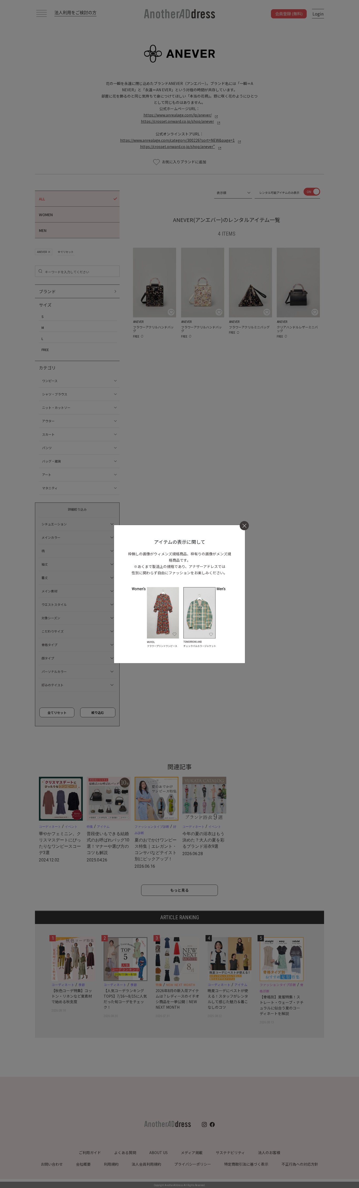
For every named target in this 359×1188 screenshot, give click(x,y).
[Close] (244, 525)
